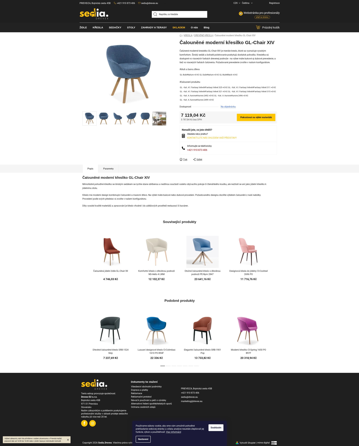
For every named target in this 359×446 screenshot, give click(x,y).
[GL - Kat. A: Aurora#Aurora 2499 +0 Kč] (197, 99)
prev (84, 341)
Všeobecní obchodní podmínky (146, 386)
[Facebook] (84, 423)
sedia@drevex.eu (149, 3)
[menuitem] (85, 27)
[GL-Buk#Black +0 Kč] (228, 74)
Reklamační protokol (141, 396)
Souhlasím (216, 427)
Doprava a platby (139, 390)
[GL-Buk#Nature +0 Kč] (189, 74)
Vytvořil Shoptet (247, 442)
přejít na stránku (262, 17)
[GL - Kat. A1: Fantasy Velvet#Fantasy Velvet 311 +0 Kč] (252, 87)
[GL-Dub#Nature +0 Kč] (209, 74)
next (274, 341)
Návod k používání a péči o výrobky (148, 400)
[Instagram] (92, 423)
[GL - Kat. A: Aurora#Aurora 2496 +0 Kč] (231, 95)
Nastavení (143, 439)
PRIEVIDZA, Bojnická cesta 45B (95, 3)
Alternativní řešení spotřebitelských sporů (151, 403)
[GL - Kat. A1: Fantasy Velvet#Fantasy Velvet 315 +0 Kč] (252, 91)
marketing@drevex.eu (191, 401)
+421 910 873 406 (197, 149)
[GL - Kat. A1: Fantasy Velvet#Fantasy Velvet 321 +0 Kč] (204, 91)
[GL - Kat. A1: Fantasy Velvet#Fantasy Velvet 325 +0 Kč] (204, 87)
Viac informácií (173, 432)
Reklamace (136, 393)
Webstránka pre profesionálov (259, 13)
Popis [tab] (90, 168)
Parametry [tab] (108, 168)
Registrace (274, 3)
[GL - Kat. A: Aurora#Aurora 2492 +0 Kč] (197, 95)
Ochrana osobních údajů (143, 407)
